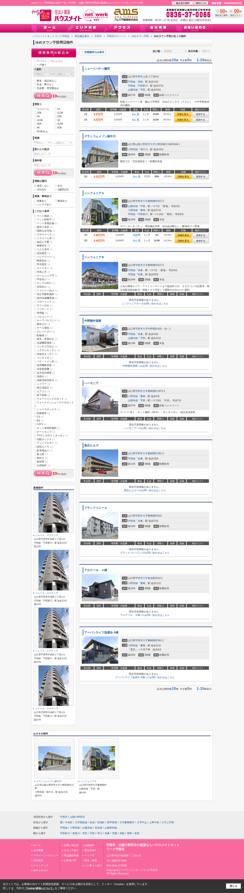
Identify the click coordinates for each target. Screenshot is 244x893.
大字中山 (142, 822)
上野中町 (154, 822)
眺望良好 (43, 260)
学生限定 (43, 264)
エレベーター (46, 331)
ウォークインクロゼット (52, 398)
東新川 (76, 833)
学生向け (43, 279)
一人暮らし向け (93, 865)
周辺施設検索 (71, 855)
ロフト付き (44, 305)
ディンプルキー (47, 442)
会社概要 (38, 850)
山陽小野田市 (142, 144)
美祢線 (98, 827)
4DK (59, 127)
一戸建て (42, 64)
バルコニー (44, 316)
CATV (42, 424)
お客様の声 (70, 860)
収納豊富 (43, 413)
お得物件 (43, 465)
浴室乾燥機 (44, 368)
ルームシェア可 (47, 275)
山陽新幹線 (111, 827)
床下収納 (43, 395)
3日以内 (41, 189)
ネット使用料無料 (48, 428)
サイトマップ (40, 865)
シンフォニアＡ (94, 193)
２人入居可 (44, 249)
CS (40, 416)
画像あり (42, 200)
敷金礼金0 (90, 850)
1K (58, 109)
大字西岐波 (81, 822)
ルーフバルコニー (48, 320)
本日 (59, 185)
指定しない (43, 185)
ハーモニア (91, 383)
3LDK (60, 123)
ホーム (37, 845)
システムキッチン (48, 350)
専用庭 (42, 312)
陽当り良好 (44, 226)
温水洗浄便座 (46, 372)
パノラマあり (44, 204)
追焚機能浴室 (46, 365)
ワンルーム (43, 109)
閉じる (233, 886)
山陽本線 (133, 89)
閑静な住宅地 (46, 230)
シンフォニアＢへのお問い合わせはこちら (145, 303)
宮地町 (101, 822)
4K (38, 127)
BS (40, 420)
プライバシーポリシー (45, 855)
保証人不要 (44, 242)
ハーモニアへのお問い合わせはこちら (145, 428)
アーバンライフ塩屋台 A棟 (101, 632)
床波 (136, 833)
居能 (140, 81)
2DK (59, 116)
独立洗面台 (44, 387)
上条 (145, 76)
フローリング (46, 301)
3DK (39, 123)
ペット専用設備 (47, 223)
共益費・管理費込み (48, 88)
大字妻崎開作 (150, 201)
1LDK (60, 112)
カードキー (44, 268)
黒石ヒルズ (91, 445)
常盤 (114, 833)
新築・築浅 (90, 860)
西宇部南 (112, 822)
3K (58, 120)
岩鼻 (140, 270)
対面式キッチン (47, 354)
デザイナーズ (46, 234)
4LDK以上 (42, 131)
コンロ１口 (44, 357)
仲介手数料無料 (47, 294)
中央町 (68, 822)
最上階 (42, 454)
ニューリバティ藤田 (97, 68)
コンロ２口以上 (47, 346)
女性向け (43, 286)
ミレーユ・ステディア (46, 535)
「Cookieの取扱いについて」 (39, 888)
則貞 (92, 822)
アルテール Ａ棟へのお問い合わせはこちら (145, 615)
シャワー (43, 383)
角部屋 (42, 461)
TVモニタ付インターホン (52, 435)
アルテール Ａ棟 (95, 570)
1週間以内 (63, 189)
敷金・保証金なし (47, 80)
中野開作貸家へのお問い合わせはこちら (145, 365)
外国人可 (43, 271)
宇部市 (139, 76)
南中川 (144, 149)
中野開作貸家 (92, 320)
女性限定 (43, 253)
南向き (42, 458)
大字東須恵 (149, 578)
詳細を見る (183, 114)
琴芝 (84, 833)
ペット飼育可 (46, 219)
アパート (42, 61)
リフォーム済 (46, 238)
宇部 (142, 89)
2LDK (40, 120)
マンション (57, 61)
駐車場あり (44, 450)
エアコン (43, 391)
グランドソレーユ (95, 507)
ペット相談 (44, 215)
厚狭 (129, 833)
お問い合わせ (71, 845)
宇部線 (131, 81)
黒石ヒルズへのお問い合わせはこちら (145, 490)
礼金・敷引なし (45, 84)
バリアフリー (46, 256)
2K (38, 116)
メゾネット (44, 309)
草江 (99, 833)
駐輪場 (42, 335)
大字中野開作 (150, 328)
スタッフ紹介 (71, 850)
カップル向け (46, 283)
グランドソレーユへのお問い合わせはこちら (145, 552)
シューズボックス (48, 409)
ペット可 (89, 855)
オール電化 (44, 327)
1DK (39, 112)
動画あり (62, 200)
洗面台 (42, 376)
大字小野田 (156, 144)
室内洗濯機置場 (47, 298)
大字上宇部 (168, 822)
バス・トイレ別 (47, 361)
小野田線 (133, 149)
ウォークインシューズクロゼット (54, 404)
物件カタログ (40, 870)
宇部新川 (143, 85)
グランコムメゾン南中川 (100, 136)
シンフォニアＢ (94, 257)
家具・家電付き (47, 339)
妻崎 (142, 210)
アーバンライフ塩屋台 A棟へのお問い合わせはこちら (145, 677)
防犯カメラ (44, 446)
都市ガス (43, 324)
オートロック (46, 431)
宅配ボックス (46, 439)
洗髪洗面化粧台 (47, 380)
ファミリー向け (47, 290)
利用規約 (38, 860)
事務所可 (43, 245)
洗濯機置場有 (46, 342)
